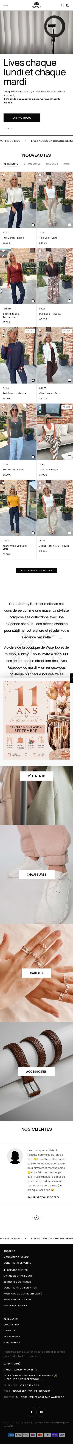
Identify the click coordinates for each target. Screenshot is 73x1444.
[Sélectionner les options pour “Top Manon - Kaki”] (33, 456)
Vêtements (11, 163)
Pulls (6, 232)
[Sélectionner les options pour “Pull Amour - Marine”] (33, 380)
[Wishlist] (3, 175)
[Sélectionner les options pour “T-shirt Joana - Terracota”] (33, 300)
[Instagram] (41, 1412)
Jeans (6, 540)
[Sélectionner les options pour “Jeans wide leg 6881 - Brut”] (33, 532)
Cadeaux (52, 163)
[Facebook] (31, 1412)
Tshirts (7, 309)
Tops (41, 232)
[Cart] (67, 5)
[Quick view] (3, 180)
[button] (5, 129)
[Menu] (6, 5)
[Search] (62, 5)
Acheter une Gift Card (27, 104)
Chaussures (32, 163)
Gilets (42, 388)
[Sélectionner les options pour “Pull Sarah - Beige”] (33, 224)
